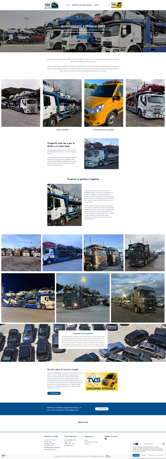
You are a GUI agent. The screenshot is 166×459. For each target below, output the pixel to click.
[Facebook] (109, 5)
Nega (143, 455)
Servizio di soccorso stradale (103, 129)
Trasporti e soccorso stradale (82, 5)
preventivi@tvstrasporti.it (50, 449)
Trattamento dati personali (91, 442)
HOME (68, 5)
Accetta (136, 455)
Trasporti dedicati (62, 129)
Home (86, 440)
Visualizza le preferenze (156, 455)
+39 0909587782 (48, 445)
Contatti (97, 5)
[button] (163, 443)
